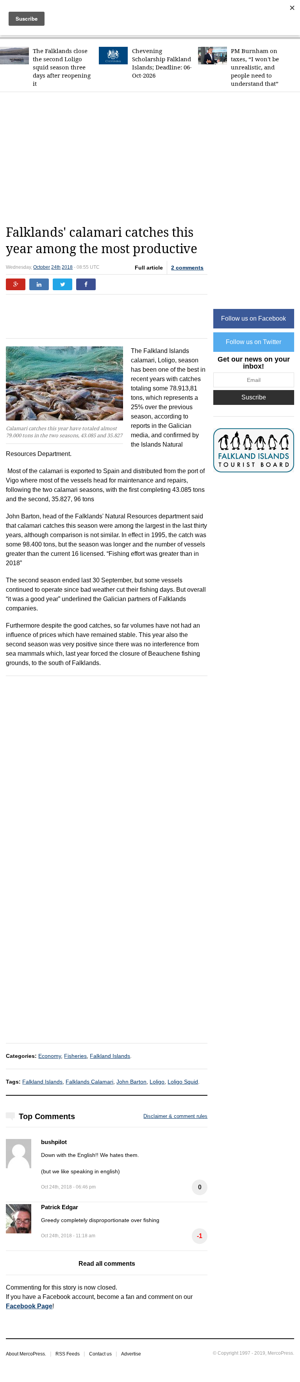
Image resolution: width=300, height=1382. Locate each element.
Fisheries (75, 1056)
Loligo (157, 1082)
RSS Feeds (67, 1354)
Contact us (100, 1354)
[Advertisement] (153, 158)
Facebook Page (29, 1306)
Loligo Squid (183, 1082)
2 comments (187, 267)
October (41, 267)
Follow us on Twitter (253, 342)
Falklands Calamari (89, 1082)
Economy (49, 1056)
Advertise (131, 1354)
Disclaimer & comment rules (175, 1116)
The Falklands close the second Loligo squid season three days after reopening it (62, 67)
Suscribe (253, 397)
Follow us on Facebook (253, 318)
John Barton (131, 1082)
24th (56, 267)
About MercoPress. (26, 1354)
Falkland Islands (110, 1056)
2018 (67, 267)
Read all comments (107, 1263)
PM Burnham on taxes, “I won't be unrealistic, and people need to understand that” (255, 67)
